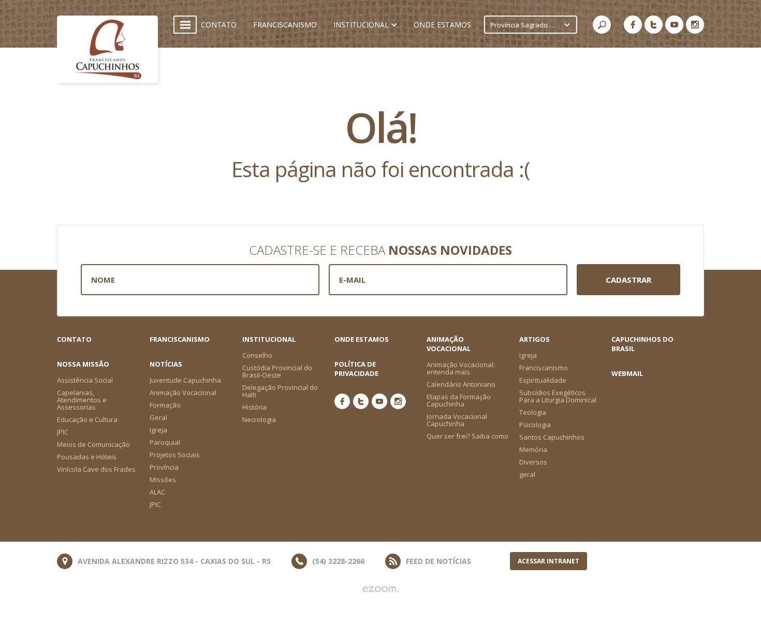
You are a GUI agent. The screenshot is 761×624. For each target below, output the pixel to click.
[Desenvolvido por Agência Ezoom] (381, 589)
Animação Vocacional (183, 392)
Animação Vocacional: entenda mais (461, 368)
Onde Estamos (361, 339)
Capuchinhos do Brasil (642, 344)
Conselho (257, 355)
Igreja (528, 355)
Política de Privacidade (356, 368)
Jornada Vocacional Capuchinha (457, 420)
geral (527, 474)
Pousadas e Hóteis (86, 456)
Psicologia (535, 424)
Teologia (532, 412)
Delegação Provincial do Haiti (280, 391)
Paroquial (165, 442)
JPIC (62, 432)
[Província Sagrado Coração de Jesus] (107, 49)
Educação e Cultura (87, 419)
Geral (158, 417)
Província (164, 467)
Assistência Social (85, 380)
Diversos (533, 462)
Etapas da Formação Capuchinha (459, 400)
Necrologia (259, 419)
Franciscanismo (180, 339)
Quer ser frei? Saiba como (467, 436)
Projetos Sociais (175, 454)
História (254, 407)
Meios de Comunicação (93, 444)
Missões (163, 479)
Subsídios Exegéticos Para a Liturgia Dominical (557, 396)
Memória (533, 449)
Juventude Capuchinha (185, 380)
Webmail (627, 373)
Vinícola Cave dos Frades (96, 469)
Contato (74, 339)
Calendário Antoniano (461, 384)
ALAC (157, 492)
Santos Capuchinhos (551, 437)
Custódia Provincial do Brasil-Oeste (277, 371)
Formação (165, 405)
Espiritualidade (542, 380)
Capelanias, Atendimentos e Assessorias (82, 400)
